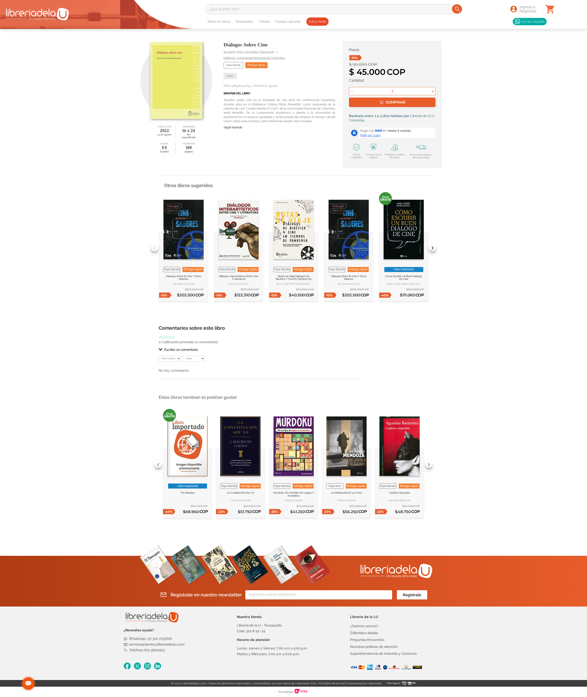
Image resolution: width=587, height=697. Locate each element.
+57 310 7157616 (532, 21)
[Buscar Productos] (457, 9)
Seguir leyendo (233, 127)
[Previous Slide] (154, 248)
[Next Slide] (432, 248)
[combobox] (333, 9)
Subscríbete (317, 21)
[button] (259, 350)
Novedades (244, 21)
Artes (230, 76)
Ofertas (264, 21)
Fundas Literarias (288, 21)
